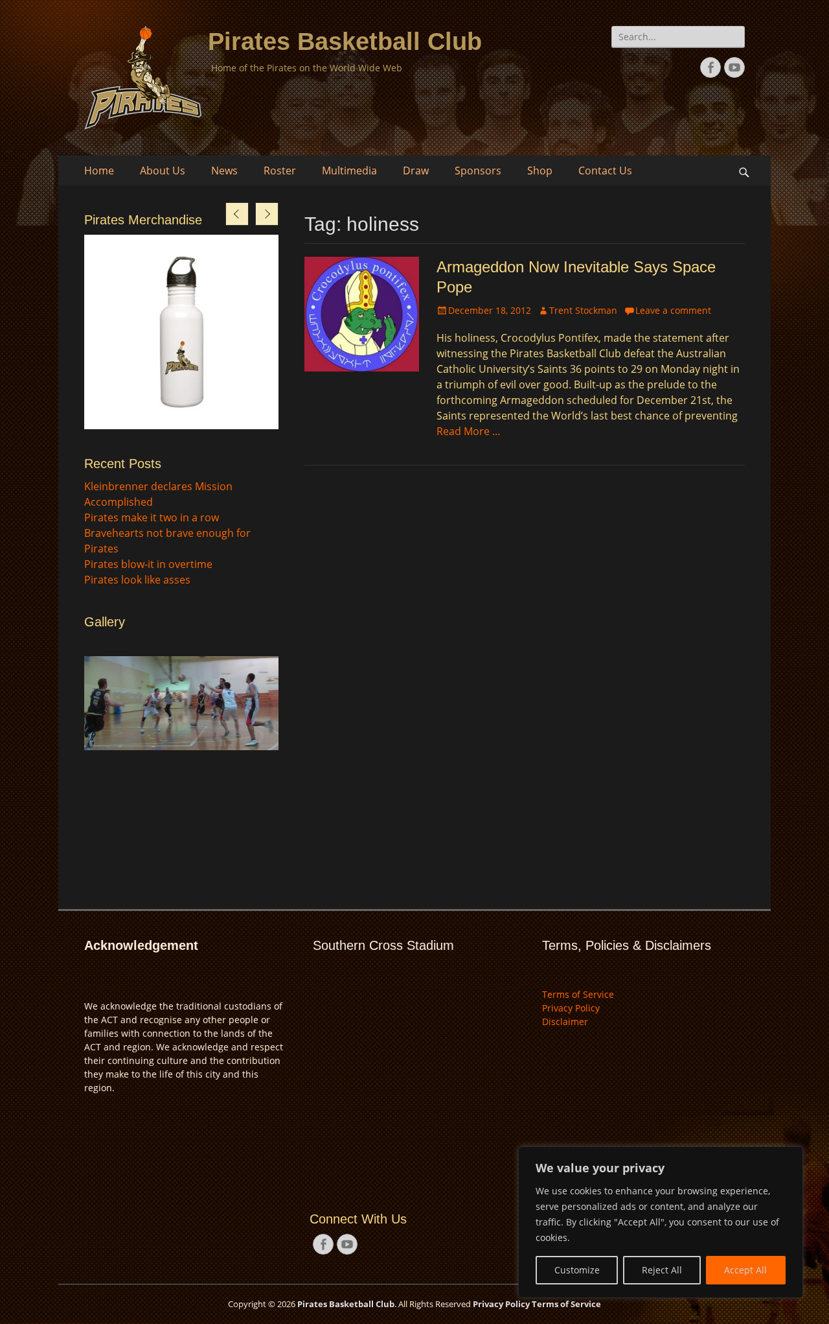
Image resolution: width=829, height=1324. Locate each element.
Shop (539, 170)
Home (99, 170)
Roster (280, 170)
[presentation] (237, 214)
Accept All (745, 1270)
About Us (162, 170)
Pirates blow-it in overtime (148, 564)
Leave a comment (673, 310)
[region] (660, 1222)
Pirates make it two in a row (151, 517)
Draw (416, 170)
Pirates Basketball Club (345, 41)
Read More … (469, 431)
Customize (577, 1270)
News (224, 170)
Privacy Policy (571, 1008)
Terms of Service (578, 994)
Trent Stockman (583, 310)
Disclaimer (565, 1021)
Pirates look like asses (137, 580)
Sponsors (478, 170)
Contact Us (605, 170)
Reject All (662, 1270)
